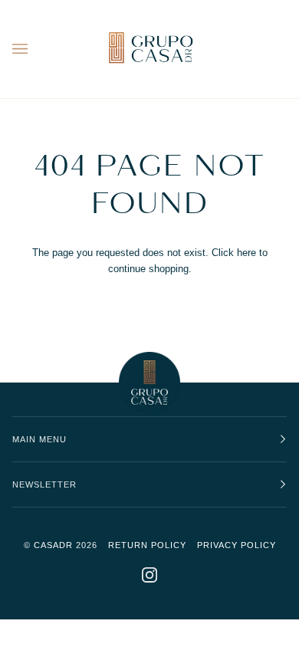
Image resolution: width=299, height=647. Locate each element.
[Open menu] (35, 49)
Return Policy (147, 545)
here (246, 252)
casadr (53, 545)
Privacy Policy (236, 545)
